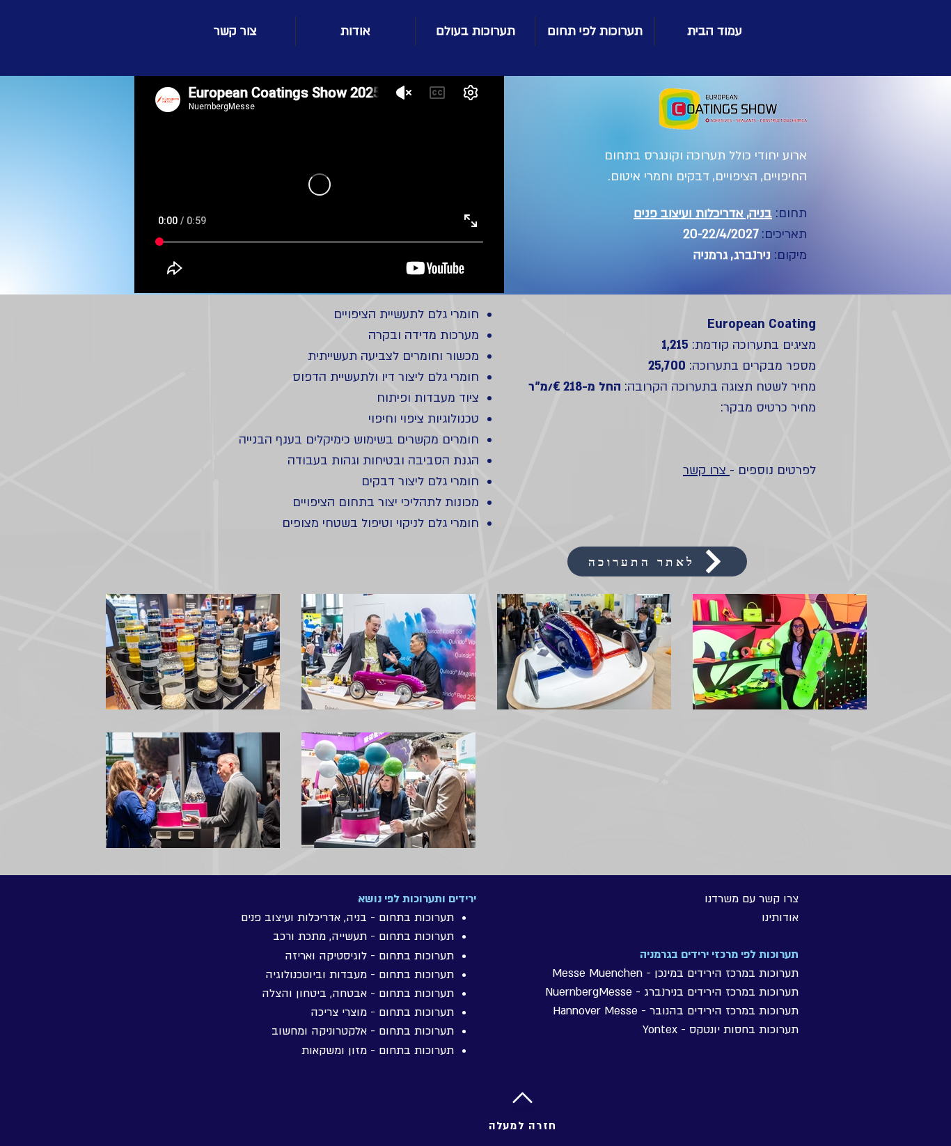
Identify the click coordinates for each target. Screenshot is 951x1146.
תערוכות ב (773, 992)
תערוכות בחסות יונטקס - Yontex (721, 1029)
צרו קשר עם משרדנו (752, 898)
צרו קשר (706, 470)
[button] (475, 31)
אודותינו (780, 917)
